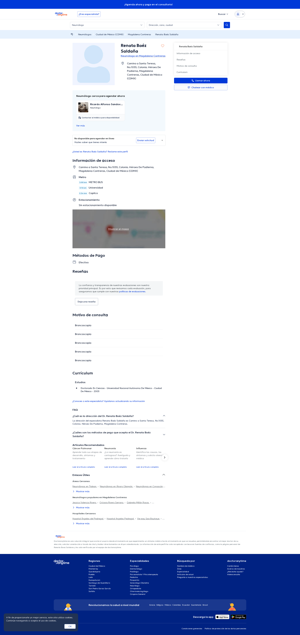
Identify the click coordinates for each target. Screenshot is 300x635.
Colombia (176, 605)
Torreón (92, 585)
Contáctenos (233, 566)
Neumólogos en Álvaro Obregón (116, 486)
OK (70, 626)
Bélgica (160, 605)
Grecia (152, 605)
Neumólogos (84, 34)
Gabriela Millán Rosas (138, 502)
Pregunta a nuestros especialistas (192, 577)
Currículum (182, 72)
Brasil (205, 605)
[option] (87, 457)
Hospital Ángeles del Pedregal (88, 518)
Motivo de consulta (187, 65)
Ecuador (186, 605)
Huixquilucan (94, 580)
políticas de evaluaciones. (132, 291)
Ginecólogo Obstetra (139, 583)
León (91, 577)
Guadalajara (94, 571)
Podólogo (134, 571)
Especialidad (183, 571)
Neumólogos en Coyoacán (149, 486)
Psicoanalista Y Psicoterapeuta (144, 574)
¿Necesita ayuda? (235, 571)
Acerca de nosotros (236, 569)
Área (179, 569)
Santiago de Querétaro (99, 583)
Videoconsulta (233, 574)
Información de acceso (188, 53)
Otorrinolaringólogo (139, 591)
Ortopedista (135, 588)
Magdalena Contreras (139, 34)
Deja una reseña (86, 301)
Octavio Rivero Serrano (112, 502)
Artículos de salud (185, 574)
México (168, 605)
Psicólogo (134, 566)
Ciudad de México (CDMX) (109, 34)
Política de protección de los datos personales (225, 628)
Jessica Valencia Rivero (84, 502)
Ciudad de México (97, 566)
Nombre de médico (185, 566)
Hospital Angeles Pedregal (120, 518)
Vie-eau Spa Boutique (148, 518)
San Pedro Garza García (100, 588)
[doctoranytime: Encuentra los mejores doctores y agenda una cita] (72, 34)
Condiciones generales (192, 628)
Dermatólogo (136, 569)
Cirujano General (137, 594)
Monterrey (93, 569)
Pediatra (134, 577)
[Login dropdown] (240, 14)
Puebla (92, 574)
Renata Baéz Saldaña (166, 34)
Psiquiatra (134, 580)
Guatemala (196, 605)
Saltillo (92, 591)
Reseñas (181, 59)
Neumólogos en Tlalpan (84, 486)
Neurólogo (134, 585)
